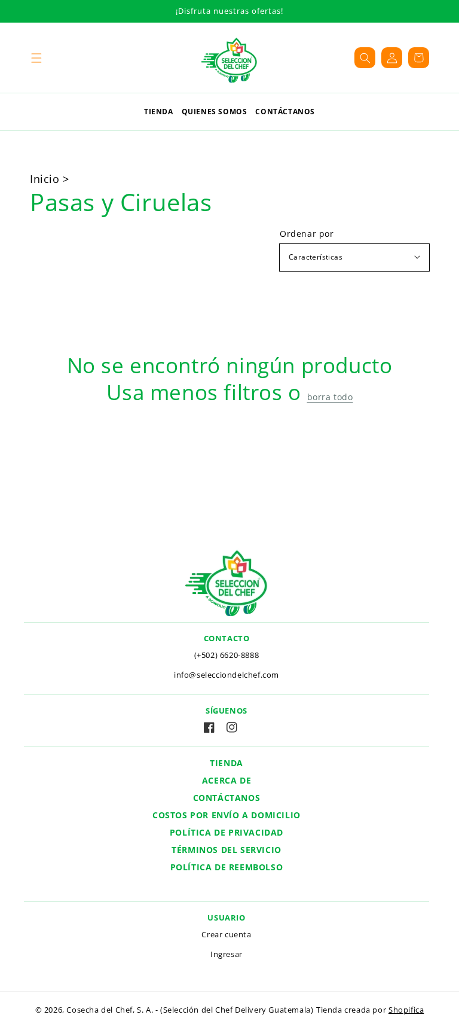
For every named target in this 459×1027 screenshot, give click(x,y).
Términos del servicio (226, 850)
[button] (36, 57)
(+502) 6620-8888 (226, 655)
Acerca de (226, 780)
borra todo (330, 397)
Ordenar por (307, 234)
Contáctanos (285, 111)
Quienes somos (214, 111)
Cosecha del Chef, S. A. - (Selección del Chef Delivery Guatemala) (189, 1009)
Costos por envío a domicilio (226, 815)
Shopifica (406, 1009)
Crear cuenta (226, 934)
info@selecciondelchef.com (226, 674)
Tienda (158, 111)
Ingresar (226, 954)
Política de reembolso (226, 867)
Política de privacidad (226, 832)
